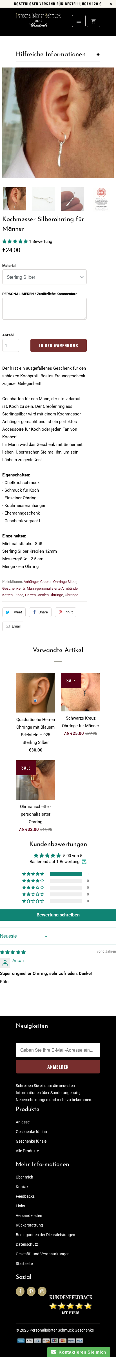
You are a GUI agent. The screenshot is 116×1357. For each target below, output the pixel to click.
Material (8, 265)
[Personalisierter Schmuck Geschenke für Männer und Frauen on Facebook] (20, 1291)
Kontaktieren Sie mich (81, 1352)
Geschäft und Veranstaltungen (43, 1254)
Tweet (17, 612)
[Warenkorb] (93, 21)
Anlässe (23, 1122)
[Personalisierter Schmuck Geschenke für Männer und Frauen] (38, 24)
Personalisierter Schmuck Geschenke (62, 1330)
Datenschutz (27, 1244)
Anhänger (31, 582)
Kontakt (23, 1186)
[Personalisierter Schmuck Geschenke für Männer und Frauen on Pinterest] (31, 1291)
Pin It (68, 612)
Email (16, 626)
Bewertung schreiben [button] (58, 915)
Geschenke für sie (31, 1141)
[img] (13, 952)
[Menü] (79, 21)
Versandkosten (29, 1215)
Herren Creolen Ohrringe (44, 595)
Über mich (24, 1177)
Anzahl (8, 335)
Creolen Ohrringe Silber (58, 582)
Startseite (24, 1263)
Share (43, 612)
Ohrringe (71, 595)
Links (20, 1206)
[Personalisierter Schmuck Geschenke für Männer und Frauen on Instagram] (42, 1291)
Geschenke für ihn (31, 1131)
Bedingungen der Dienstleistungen (45, 1234)
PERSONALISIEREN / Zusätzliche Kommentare (39, 294)
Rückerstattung (29, 1225)
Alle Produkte (27, 1151)
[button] (15, 241)
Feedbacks (25, 1196)
